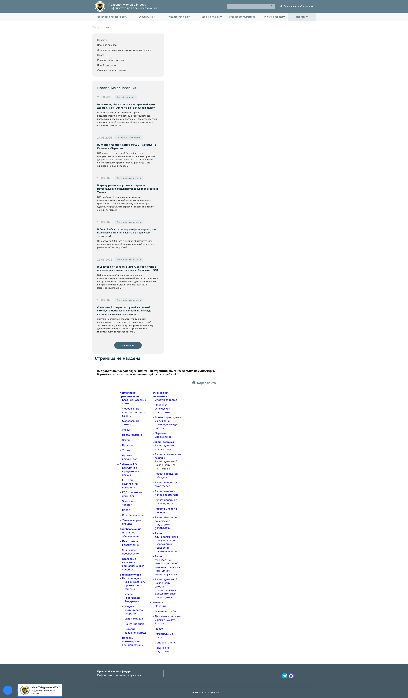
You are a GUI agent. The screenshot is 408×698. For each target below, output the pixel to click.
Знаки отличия (133, 618)
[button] (112, 17)
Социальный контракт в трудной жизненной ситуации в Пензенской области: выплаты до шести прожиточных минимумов (124, 310)
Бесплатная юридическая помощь (130, 471)
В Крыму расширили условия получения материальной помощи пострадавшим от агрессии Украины (127, 188)
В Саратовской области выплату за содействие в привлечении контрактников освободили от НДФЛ (127, 268)
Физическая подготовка (111, 70)
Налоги (126, 509)
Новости (102, 39)
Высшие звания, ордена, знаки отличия (134, 585)
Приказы (127, 445)
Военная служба (107, 44)
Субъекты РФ (128, 464)
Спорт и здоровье (166, 399)
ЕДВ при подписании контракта (130, 483)
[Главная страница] (100, 6)
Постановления (132, 434)
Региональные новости (110, 60)
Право (100, 54)
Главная (96, 27)
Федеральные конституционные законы (133, 412)
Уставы (126, 450)
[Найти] (272, 6)
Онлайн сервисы (163, 441)
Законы (127, 440)
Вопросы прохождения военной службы (132, 641)
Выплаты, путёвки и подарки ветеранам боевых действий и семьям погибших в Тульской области (126, 106)
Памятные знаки (134, 623)
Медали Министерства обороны (133, 610)
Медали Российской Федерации (132, 597)
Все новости (128, 345)
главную (123, 374)
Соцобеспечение (107, 64)
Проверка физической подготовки (162, 408)
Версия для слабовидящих (298, 6)
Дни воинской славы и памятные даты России (124, 49)
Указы (126, 429)
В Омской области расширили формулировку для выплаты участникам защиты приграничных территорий (126, 232)
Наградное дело (132, 578)
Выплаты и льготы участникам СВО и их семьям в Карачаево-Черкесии (126, 146)
